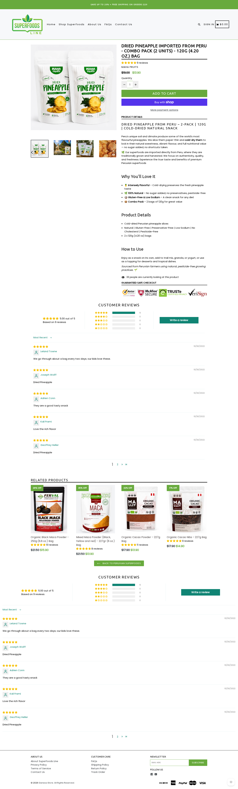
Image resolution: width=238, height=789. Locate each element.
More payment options (164, 110)
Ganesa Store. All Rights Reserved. (57, 782)
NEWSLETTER (158, 756)
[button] (129, 62)
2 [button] (117, 464)
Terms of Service (41, 768)
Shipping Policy (100, 764)
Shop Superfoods (72, 24)
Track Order (98, 772)
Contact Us (123, 24)
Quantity (126, 78)
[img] (40, 346)
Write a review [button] (179, 320)
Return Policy (99, 768)
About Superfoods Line (44, 761)
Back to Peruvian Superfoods (121, 563)
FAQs (108, 24)
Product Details (131, 117)
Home (51, 24)
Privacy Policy (39, 764)
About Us (94, 24)
